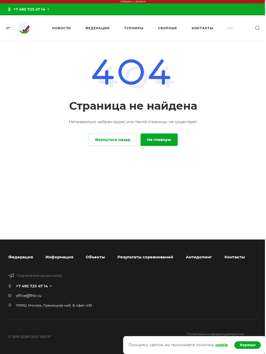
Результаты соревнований (145, 256)
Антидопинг (199, 256)
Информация (59, 256)
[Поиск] (257, 28)
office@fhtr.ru (28, 295)
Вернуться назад (112, 139)
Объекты (95, 256)
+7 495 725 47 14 (29, 9)
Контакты (234, 256)
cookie (221, 345)
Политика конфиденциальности (215, 334)
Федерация (20, 256)
